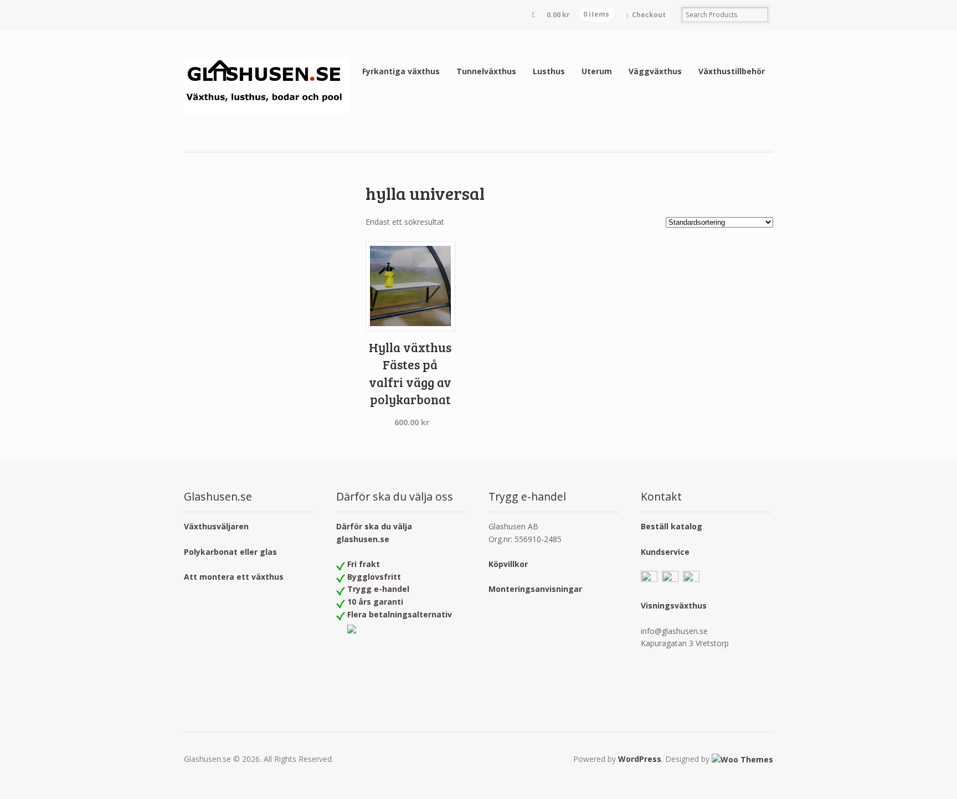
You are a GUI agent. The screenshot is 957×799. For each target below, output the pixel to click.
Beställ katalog (671, 526)
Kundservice (665, 552)
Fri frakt (363, 564)
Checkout (649, 14)
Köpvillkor (508, 564)
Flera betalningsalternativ (399, 614)
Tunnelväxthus (486, 71)
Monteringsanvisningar (535, 589)
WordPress (639, 759)
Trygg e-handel (378, 589)
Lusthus (549, 71)
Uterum (597, 71)
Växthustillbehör (731, 71)
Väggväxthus (655, 71)
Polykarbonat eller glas (230, 552)
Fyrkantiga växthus (401, 71)
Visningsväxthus (674, 605)
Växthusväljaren (216, 526)
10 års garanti (375, 601)
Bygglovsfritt (374, 576)
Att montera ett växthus (234, 576)
